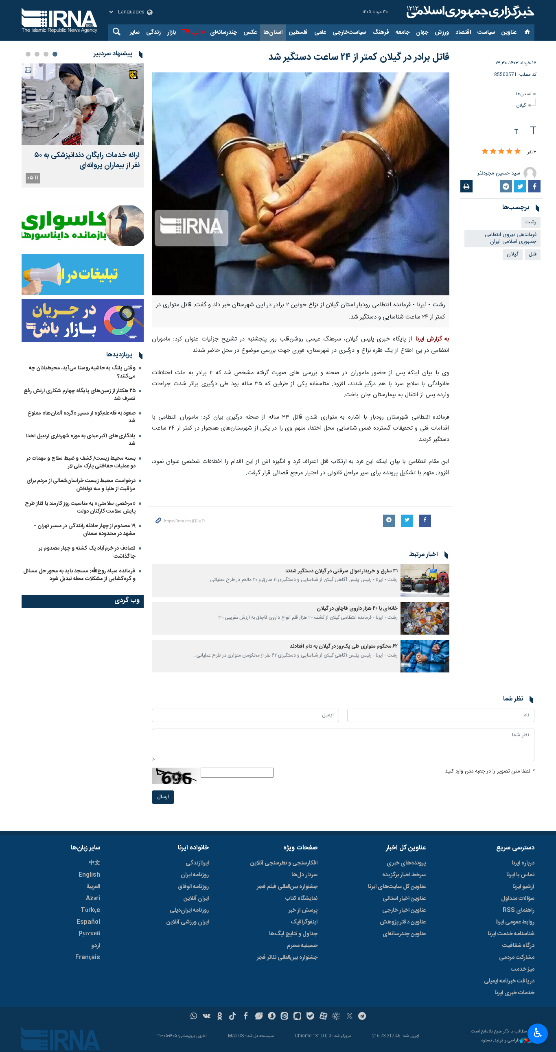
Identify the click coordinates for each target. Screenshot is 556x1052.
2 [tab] (46, 54)
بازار (171, 32)
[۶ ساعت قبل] (83, 104)
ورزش (442, 32)
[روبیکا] (336, 1017)
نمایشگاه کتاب (301, 899)
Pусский (89, 934)
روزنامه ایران (195, 875)
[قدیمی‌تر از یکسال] (425, 580)
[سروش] (271, 1017)
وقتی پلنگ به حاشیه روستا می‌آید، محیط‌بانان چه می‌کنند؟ (82, 372)
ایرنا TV (190, 32)
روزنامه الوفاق (193, 887)
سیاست (486, 32)
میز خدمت (522, 969)
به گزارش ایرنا (432, 339)
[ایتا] (284, 1017)
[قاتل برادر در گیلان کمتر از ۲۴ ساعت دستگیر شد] (300, 183)
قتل (532, 254)
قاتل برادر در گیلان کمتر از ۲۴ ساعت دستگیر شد (358, 57)
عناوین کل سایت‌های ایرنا (397, 887)
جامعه (402, 32)
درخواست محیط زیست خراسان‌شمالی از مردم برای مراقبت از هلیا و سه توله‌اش (81, 484)
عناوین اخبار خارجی (404, 910)
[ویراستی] (258, 1017)
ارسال (163, 797)
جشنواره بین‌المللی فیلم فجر (287, 887)
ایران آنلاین (196, 899)
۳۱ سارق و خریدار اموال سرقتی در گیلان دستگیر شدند (341, 571)
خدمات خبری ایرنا (514, 993)
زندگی (153, 32)
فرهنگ (380, 32)
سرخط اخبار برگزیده (404, 875)
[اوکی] (219, 1017)
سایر (135, 32)
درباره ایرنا (523, 863)
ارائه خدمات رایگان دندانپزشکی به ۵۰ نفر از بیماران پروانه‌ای (87, 161)
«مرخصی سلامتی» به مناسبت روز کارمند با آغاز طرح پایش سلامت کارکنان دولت (80, 507)
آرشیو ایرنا (523, 887)
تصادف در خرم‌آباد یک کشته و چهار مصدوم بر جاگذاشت (87, 552)
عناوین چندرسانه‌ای (404, 934)
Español (88, 922)
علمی (320, 32)
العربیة (93, 887)
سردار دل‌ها (304, 875)
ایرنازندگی (197, 863)
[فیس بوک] (245, 1017)
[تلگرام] (362, 1017)
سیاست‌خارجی (349, 32)
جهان (422, 32)
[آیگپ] (297, 1017)
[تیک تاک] (232, 1017)
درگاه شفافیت (518, 946)
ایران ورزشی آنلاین (187, 922)
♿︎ (538, 1033)
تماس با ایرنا (520, 875)
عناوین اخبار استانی (404, 899)
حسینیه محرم (302, 946)
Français (87, 958)
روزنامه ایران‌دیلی (189, 910)
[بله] (310, 1017)
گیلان (521, 105)
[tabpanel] (83, 125)
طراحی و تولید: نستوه (501, 1040)
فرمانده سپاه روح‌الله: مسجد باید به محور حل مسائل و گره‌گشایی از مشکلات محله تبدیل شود (79, 575)
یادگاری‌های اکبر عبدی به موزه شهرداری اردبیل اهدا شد (81, 440)
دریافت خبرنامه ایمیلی (509, 981)
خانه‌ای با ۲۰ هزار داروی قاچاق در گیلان (357, 609)
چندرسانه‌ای (223, 32)
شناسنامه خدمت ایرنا (511, 934)
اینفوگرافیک (304, 922)
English (89, 875)
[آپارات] (323, 1017)
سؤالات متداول (517, 899)
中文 (94, 863)
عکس (250, 32)
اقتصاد (463, 32)
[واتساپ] (193, 1017)
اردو (95, 946)
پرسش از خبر (303, 910)
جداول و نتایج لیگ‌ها (293, 934)
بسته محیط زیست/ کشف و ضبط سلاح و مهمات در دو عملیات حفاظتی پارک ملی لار (81, 462)
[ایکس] (349, 1017)
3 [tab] (37, 54)
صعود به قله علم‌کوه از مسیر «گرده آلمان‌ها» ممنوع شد (81, 417)
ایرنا (469, 12)
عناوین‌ (509, 32)
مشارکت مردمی (516, 958)
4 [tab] (28, 54)
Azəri (93, 899)
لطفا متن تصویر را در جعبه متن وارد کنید (489, 771)
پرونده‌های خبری (406, 863)
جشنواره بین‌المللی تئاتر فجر (287, 958)
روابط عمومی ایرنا (514, 922)
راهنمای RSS (518, 910)
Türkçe (90, 910)
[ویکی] (206, 1017)
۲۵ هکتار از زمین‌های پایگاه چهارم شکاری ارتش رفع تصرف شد (80, 394)
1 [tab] (55, 54)
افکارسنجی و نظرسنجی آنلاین (283, 863)
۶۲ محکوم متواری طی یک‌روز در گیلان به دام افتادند (344, 646)
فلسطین (298, 32)
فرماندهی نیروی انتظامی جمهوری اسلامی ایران (510, 238)
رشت (530, 222)
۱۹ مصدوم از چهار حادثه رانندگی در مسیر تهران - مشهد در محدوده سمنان (85, 530)
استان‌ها (272, 32)
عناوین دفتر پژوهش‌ (403, 922)
